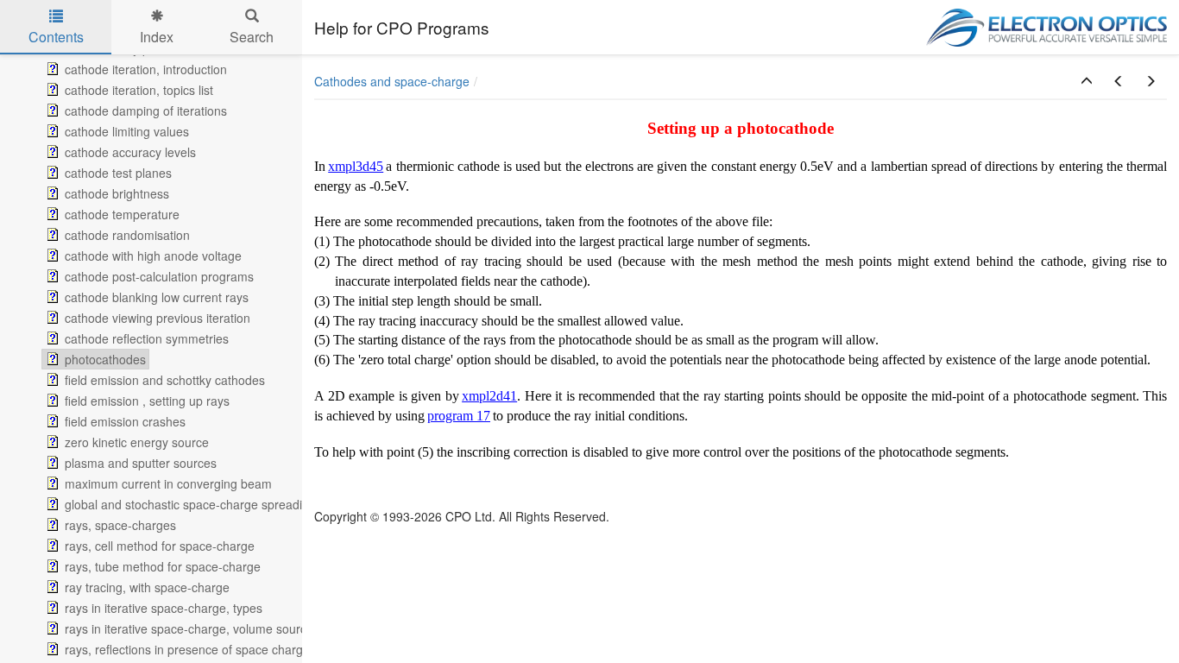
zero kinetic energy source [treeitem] (137, 442)
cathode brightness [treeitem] (117, 193)
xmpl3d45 (355, 166)
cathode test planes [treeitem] (118, 172)
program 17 (458, 415)
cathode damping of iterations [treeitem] (146, 110)
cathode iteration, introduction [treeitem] (146, 69)
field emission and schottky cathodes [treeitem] (165, 379)
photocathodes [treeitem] (105, 359)
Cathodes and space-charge (392, 81)
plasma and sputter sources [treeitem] (141, 462)
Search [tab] (252, 37)
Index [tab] (156, 37)
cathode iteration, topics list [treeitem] (139, 89)
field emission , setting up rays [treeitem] (147, 400)
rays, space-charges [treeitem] (120, 525)
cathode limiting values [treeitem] (127, 131)
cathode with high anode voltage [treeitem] (153, 255)
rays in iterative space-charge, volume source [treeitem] (189, 628)
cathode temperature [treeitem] (122, 214)
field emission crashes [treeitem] (125, 421)
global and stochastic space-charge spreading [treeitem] (190, 504)
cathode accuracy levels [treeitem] (130, 152)
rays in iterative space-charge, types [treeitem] (163, 607)
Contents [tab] (56, 37)
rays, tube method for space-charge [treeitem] (163, 566)
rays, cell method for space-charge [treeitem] (160, 545)
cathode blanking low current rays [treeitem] (157, 297)
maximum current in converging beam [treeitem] (168, 483)
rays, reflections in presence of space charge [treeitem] (187, 649)
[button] (1086, 81)
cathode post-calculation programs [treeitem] (159, 276)
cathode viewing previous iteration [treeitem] (157, 317)
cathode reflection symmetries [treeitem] (147, 338)
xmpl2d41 (489, 395)
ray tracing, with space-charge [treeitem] (147, 587)
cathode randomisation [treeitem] (127, 234)
